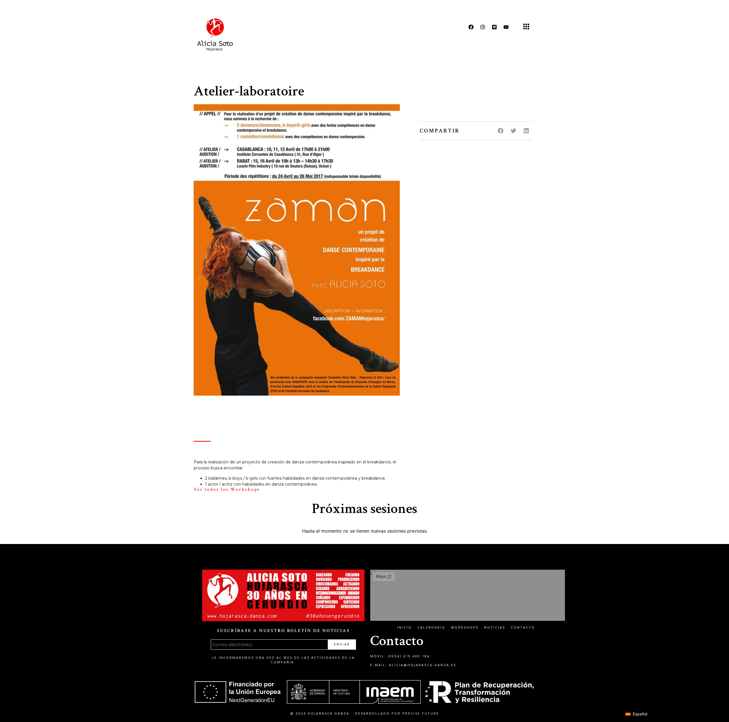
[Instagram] (483, 27)
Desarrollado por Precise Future (397, 713)
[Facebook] (471, 27)
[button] (526, 27)
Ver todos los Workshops (227, 489)
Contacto (523, 627)
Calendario (431, 627)
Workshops (464, 627)
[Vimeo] (494, 27)
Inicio (404, 627)
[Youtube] (506, 27)
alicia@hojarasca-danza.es (422, 665)
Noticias (494, 627)
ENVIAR (342, 644)
